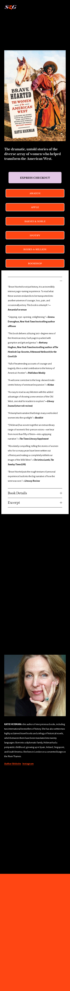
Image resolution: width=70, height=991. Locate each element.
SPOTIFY (35, 235)
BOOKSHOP (35, 263)
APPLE (35, 207)
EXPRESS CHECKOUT (35, 178)
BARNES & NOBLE (35, 221)
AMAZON (35, 193)
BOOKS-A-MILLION (34, 249)
